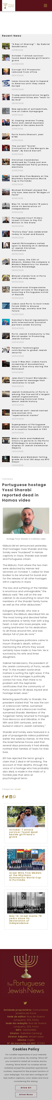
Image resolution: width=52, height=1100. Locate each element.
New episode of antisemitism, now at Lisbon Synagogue (30, 110)
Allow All (26, 1087)
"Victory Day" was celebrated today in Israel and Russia (30, 233)
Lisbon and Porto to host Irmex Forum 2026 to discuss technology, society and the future (30, 307)
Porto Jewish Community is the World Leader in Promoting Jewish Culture (31, 336)
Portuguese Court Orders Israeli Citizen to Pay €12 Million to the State (27, 220)
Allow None (26, 1094)
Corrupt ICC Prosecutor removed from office (26, 70)
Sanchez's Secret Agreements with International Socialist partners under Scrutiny (30, 322)
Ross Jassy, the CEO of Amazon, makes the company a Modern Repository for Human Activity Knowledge (31, 263)
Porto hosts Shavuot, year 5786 (28, 135)
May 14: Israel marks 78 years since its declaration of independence (30, 206)
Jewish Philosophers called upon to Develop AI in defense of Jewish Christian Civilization (30, 247)
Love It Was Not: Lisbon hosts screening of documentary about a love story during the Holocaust (30, 365)
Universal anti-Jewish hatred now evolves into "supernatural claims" (30, 413)
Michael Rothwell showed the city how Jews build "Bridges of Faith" (31, 192)
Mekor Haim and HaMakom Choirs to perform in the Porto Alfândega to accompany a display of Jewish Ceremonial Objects (30, 443)
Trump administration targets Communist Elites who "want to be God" (31, 97)
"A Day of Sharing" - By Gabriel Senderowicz (31, 45)
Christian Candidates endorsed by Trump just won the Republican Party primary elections (30, 163)
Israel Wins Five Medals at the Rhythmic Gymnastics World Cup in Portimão (30, 178)
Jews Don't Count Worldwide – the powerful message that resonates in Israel (30, 380)
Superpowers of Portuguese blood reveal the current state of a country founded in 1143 (30, 426)
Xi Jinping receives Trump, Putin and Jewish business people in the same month (28, 122)
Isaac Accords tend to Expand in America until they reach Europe (30, 83)
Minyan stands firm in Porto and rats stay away (29, 277)
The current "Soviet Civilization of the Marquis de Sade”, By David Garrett (30, 148)
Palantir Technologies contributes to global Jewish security (29, 350)
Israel (18, 789)
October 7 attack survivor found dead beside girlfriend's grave (31, 58)
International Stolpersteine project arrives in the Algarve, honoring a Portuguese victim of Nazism (30, 291)
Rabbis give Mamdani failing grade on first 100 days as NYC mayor (31, 459)
